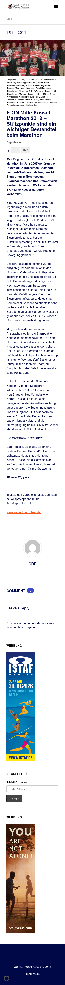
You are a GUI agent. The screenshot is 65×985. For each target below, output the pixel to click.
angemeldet (26, 623)
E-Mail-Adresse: (17, 782)
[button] (6, 978)
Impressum (32, 974)
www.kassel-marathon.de (23, 512)
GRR (15, 150)
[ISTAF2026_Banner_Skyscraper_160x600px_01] (20, 760)
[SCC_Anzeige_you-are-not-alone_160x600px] (20, 931)
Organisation (14, 142)
